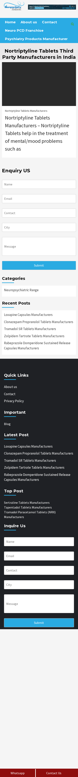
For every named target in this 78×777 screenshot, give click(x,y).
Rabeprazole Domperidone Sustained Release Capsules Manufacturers (37, 345)
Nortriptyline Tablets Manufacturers (26, 111)
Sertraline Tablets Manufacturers (27, 503)
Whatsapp (18, 773)
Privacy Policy (14, 401)
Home (10, 22)
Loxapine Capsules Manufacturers (28, 315)
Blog (7, 424)
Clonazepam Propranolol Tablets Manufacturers (38, 322)
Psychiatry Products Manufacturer (36, 39)
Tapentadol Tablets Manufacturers (28, 507)
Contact (49, 22)
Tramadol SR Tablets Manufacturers (30, 329)
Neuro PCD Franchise (24, 30)
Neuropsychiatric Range (21, 290)
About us (29, 22)
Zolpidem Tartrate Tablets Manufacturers (34, 336)
